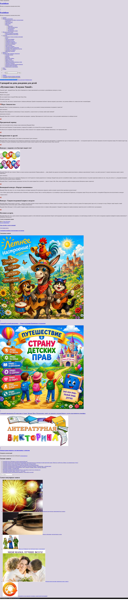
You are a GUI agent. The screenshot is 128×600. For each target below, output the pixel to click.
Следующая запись (4, 228)
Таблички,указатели (10, 63)
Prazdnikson (4, 3)
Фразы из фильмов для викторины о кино (52, 534)
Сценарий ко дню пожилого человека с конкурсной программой (32, 596)
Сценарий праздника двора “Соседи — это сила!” (14, 471)
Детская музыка (9, 22)
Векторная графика (9, 58)
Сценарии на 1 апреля (10, 50)
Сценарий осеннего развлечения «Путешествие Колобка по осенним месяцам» (21, 465)
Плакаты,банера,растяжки (11, 65)
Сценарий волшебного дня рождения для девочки (12, 230)
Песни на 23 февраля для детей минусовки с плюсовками (32, 549)
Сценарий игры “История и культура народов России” (15, 461)
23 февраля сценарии (10, 41)
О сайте (4, 69)
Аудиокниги (11, 29)
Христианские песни (13, 27)
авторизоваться (23, 455)
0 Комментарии (28, 79)
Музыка (7, 24)
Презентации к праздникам (11, 66)
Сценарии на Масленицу (11, 42)
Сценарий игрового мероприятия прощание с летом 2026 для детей (18, 472)
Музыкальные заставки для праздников (14, 20)
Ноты (4, 68)
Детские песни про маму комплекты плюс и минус (57, 581)
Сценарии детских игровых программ (14, 36)
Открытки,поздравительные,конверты (14, 64)
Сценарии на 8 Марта (10, 44)
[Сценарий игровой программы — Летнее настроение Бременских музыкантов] (42, 318)
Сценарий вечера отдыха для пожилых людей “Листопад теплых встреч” (19, 463)
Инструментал (11, 28)
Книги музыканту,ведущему (11, 33)
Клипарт (7, 56)
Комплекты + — (9, 21)
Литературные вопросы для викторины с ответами (15, 450)
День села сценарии (9, 46)
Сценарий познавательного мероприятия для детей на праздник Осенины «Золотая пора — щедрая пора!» (27, 466)
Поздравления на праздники (11, 34)
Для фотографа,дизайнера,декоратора (11, 53)
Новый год (5, 52)
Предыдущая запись (4, 222)
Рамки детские (8, 59)
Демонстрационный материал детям (13, 62)
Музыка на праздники (8, 18)
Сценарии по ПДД (9, 40)
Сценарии (5, 35)
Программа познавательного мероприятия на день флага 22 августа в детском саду (21, 469)
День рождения (21, 79)
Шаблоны (7, 57)
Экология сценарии (9, 39)
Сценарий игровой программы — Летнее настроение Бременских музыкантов (22, 323)
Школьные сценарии (10, 51)
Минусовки (8, 23)
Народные (10, 26)
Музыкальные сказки (13, 30)
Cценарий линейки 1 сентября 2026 (11, 468)
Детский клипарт (9, 54)
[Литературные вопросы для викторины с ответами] (34, 445)
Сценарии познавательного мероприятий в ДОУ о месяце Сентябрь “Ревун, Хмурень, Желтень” (24, 467)
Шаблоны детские (9, 60)
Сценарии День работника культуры (13, 48)
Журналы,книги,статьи (8, 32)
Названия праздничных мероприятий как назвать (54, 511)
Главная (4, 17)
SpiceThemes (17, 598)
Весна (6, 38)
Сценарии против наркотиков (12, 47)
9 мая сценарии (8, 45)
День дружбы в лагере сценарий (7, 225)
